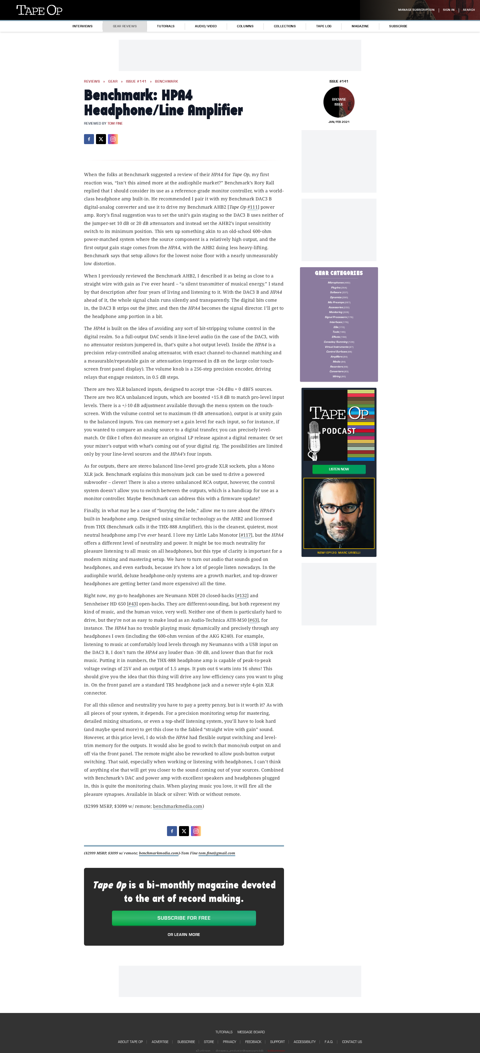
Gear (113, 82)
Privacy (229, 1042)
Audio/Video (206, 26)
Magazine (360, 26)
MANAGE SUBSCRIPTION (416, 10)
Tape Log (324, 26)
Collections (285, 26)
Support (277, 1042)
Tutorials (166, 26)
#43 (132, 604)
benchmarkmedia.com (177, 806)
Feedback (253, 1042)
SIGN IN (448, 10)
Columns (245, 26)
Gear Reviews (125, 26)
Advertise (160, 1042)
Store (209, 1042)
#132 (242, 595)
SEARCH (469, 10)
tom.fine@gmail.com (216, 853)
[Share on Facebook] (89, 139)
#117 (246, 535)
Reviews (92, 82)
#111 (253, 207)
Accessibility (305, 1042)
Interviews (82, 26)
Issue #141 (136, 82)
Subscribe (398, 26)
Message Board (251, 1032)
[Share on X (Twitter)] (101, 139)
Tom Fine (115, 124)
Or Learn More (184, 934)
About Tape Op (130, 1042)
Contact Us (352, 1042)
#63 (253, 620)
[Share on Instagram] (113, 139)
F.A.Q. (329, 1042)
